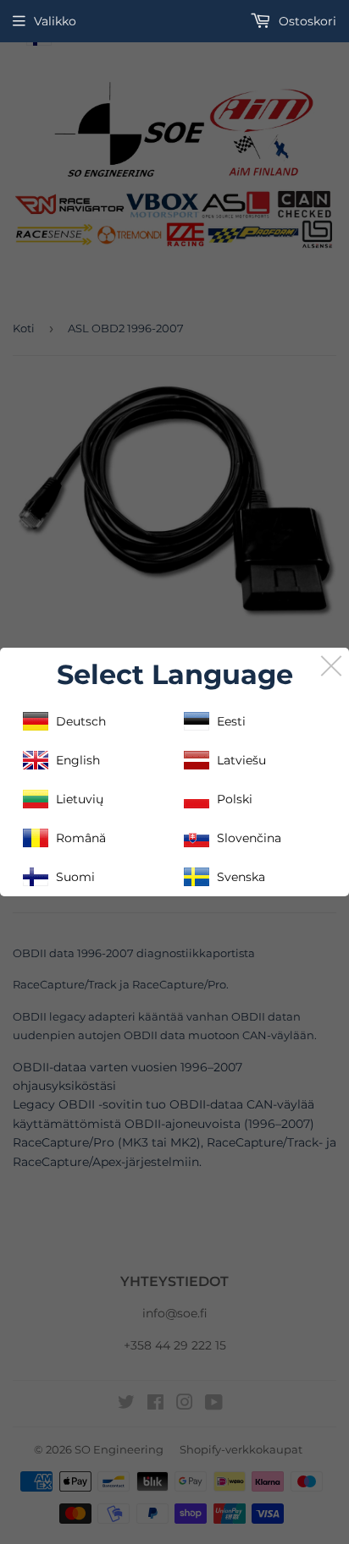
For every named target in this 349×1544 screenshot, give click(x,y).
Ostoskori (305, 21)
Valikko (55, 21)
